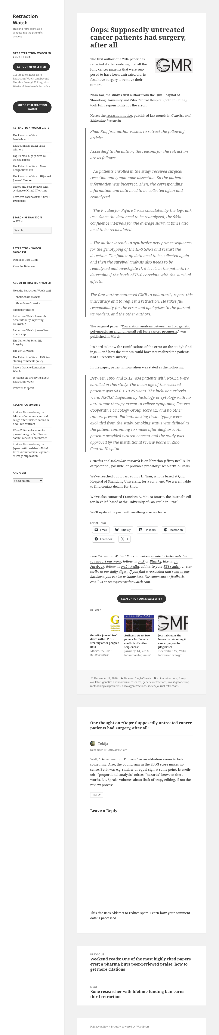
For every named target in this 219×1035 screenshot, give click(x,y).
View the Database (24, 266)
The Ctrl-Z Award (23, 351)
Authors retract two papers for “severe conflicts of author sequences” (137, 641)
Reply (97, 795)
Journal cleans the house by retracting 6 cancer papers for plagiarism (172, 641)
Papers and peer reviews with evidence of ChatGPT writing (31, 188)
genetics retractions (154, 682)
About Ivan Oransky (27, 303)
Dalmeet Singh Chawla (137, 678)
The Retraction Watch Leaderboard (26, 137)
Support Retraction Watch (32, 107)
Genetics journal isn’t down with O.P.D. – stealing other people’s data (104, 641)
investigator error (178, 682)
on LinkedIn (130, 566)
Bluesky (155, 561)
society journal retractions (163, 686)
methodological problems (105, 686)
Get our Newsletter (31, 67)
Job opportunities (23, 310)
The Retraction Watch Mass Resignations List (29, 168)
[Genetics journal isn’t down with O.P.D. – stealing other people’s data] (105, 623)
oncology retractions (134, 686)
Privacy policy (99, 1026)
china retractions (167, 678)
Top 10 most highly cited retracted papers (29, 158)
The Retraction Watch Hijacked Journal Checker (32, 178)
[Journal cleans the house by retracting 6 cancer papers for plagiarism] (173, 623)
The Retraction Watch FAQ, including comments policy (31, 359)
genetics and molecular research (121, 682)
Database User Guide (25, 260)
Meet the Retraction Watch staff (32, 290)
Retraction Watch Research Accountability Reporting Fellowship (29, 320)
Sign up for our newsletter (141, 599)
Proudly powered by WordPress (130, 1026)
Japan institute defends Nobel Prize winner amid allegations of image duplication (31, 452)
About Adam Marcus (27, 297)
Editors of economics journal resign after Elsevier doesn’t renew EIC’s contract (31, 420)
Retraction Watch (25, 19)
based (114, 502)
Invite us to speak (23, 388)
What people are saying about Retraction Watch (31, 379)
